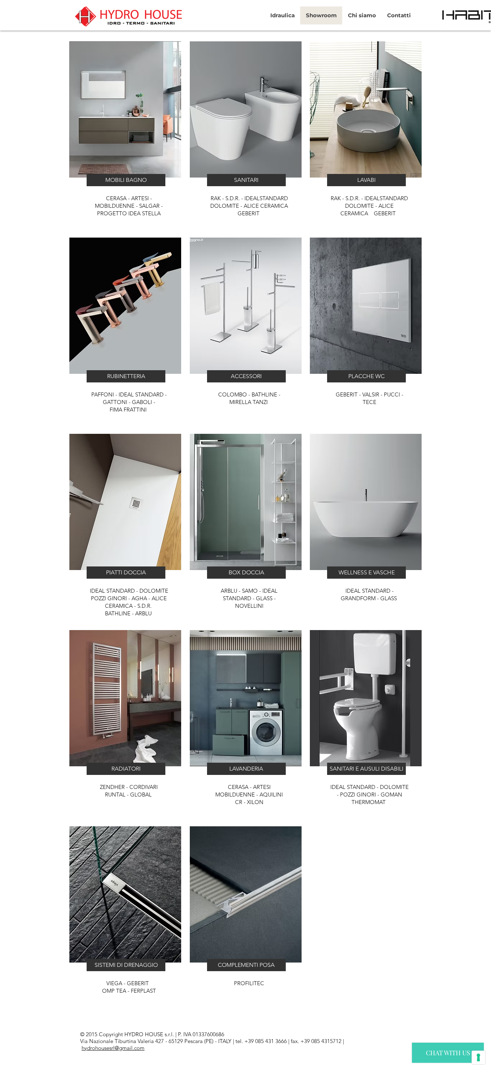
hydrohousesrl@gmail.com (113, 1047)
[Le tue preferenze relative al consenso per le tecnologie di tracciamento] (478, 1057)
